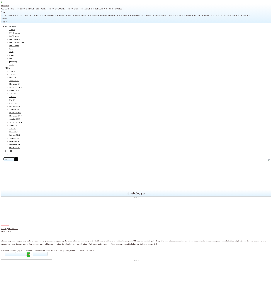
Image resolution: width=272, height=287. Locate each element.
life (101, 9)
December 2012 (221, 15)
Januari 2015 (28, 15)
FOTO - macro (16, 9)
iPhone (96, 9)
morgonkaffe (9, 228)
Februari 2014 (104, 15)
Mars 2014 (95, 15)
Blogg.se (4, 22)
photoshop (109, 9)
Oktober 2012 (245, 15)
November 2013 (138, 15)
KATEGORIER (10, 26)
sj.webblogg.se (136, 193)
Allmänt (5, 9)
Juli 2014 (72, 15)
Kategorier (5, 6)
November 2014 (40, 15)
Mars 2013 (190, 15)
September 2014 (52, 15)
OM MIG (8, 151)
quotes (118, 9)
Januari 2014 (115, 15)
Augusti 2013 (173, 15)
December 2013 (126, 15)
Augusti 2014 (64, 15)
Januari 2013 (209, 15)
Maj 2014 (87, 15)
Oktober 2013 (150, 15)
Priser (83, 9)
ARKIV (7, 68)
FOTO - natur (28, 9)
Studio (89, 9)
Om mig (4, 18)
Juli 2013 (182, 15)
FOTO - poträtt (42, 9)
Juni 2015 (11, 15)
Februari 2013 (199, 15)
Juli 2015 (4, 15)
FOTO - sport (74, 9)
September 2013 (162, 15)
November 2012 (233, 15)
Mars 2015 (19, 15)
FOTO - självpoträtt (58, 9)
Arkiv (3, 12)
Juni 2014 (79, 15)
